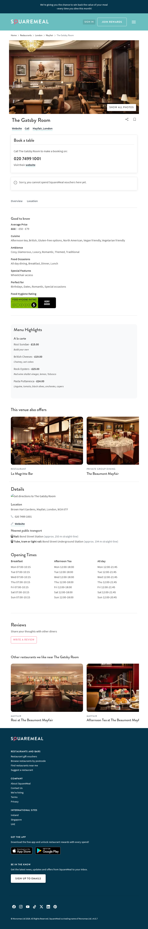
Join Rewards (112, 22)
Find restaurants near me (24, 765)
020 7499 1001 (23, 516)
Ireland (15, 815)
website (30, 165)
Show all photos (121, 107)
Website (17, 128)
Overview (17, 201)
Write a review (23, 639)
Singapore (16, 819)
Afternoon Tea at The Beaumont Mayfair (115, 720)
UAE (13, 824)
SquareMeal (30, 22)
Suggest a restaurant (22, 770)
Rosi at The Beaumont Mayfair (32, 720)
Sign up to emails (28, 878)
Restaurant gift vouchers (24, 756)
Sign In (89, 21)
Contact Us (17, 788)
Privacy (15, 801)
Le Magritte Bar (22, 473)
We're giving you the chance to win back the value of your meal (74, 6)
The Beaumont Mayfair (103, 473)
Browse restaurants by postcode (28, 761)
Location (32, 201)
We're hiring (17, 792)
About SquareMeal (21, 783)
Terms (14, 797)
